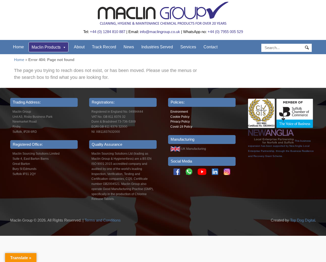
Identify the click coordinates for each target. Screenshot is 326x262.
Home (18, 47)
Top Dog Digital (302, 220)
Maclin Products (46, 47)
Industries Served (157, 47)
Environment (179, 111)
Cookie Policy (179, 117)
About (79, 47)
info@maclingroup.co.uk (160, 32)
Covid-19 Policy (181, 126)
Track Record (104, 47)
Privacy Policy (180, 121)
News (129, 47)
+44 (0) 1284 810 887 (107, 32)
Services (188, 47)
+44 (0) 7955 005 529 (225, 32)
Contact (210, 47)
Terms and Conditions (103, 220)
